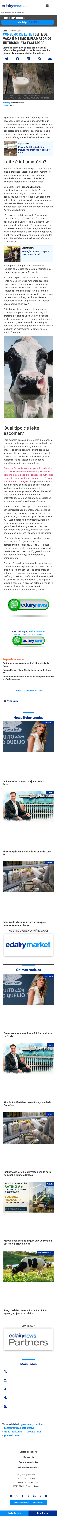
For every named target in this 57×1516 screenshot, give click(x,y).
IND (23, 13)
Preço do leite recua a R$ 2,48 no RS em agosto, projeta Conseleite (26, 1312)
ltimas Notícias (29, 970)
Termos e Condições (28, 1462)
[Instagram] (40, 1496)
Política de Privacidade (28, 1467)
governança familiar (32, 1424)
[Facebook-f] (22, 1496)
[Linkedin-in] (34, 1496)
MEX (8, 13)
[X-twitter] (28, 1496)
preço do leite (12, 1435)
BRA (18, 13)
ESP (2, 13)
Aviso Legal (12, 701)
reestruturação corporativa (19, 1427)
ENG (13, 13)
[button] (7, 59)
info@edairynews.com (26, 1474)
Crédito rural (34, 1431)
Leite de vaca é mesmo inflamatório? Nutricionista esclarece (27, 38)
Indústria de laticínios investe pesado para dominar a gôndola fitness (24, 923)
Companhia (28, 1457)
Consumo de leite (33, 690)
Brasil (5, 31)
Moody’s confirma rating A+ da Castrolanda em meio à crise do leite (28, 1242)
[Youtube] (46, 1496)
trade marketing (13, 1431)
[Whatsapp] (16, 1496)
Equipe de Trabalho (28, 1452)
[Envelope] (11, 1496)
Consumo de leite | (18, 34)
